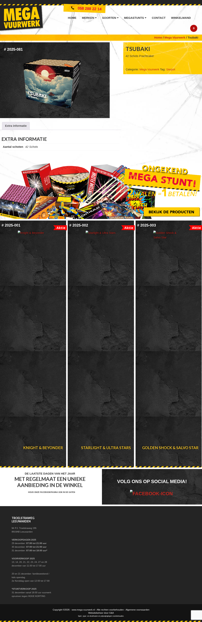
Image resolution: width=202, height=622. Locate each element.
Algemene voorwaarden (137, 609)
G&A (111, 613)
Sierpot (170, 69)
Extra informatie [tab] (16, 125)
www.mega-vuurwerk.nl (83, 609)
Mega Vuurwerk (21, 19)
